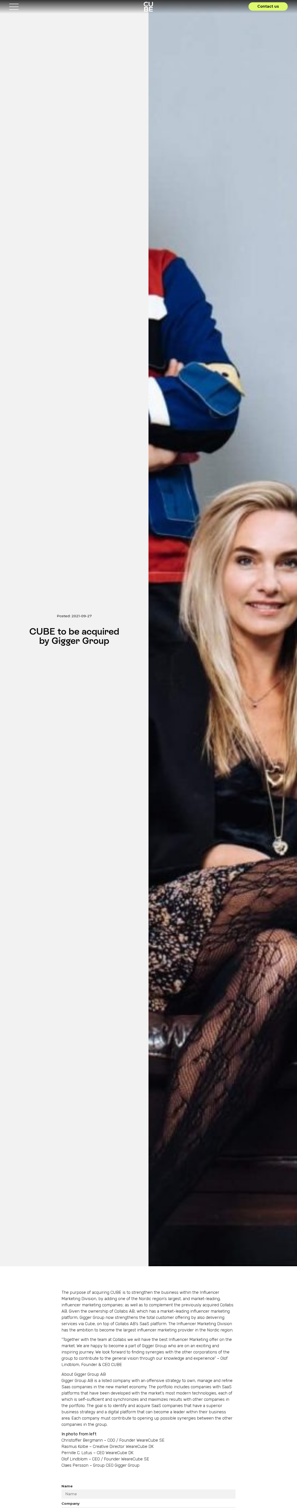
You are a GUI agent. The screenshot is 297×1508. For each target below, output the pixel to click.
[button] (268, 6)
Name (67, 1486)
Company (70, 1503)
